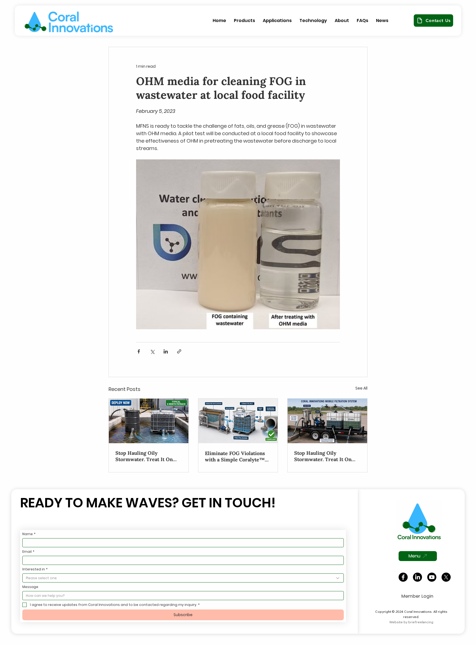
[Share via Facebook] (138, 351)
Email (28, 551)
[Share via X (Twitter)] (152, 351)
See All (361, 388)
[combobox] (183, 578)
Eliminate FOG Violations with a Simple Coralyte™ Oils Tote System (235, 456)
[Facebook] (403, 577)
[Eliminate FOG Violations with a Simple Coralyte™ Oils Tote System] (238, 421)
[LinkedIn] (417, 577)
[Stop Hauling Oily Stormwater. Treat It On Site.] (148, 421)
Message (30, 587)
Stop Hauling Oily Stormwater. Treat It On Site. (144, 456)
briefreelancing (420, 622)
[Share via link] (179, 351)
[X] (446, 577)
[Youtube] (431, 577)
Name (29, 534)
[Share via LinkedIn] (165, 351)
